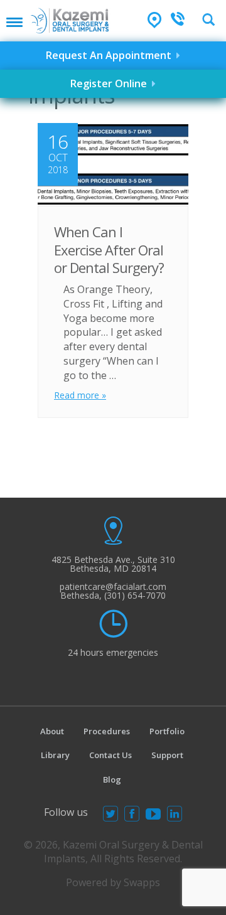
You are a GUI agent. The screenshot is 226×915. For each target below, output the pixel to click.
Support (167, 755)
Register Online (111, 83)
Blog (112, 779)
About (52, 731)
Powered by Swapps (113, 882)
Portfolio (167, 731)
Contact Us (110, 755)
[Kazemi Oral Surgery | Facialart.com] (69, 17)
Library (55, 755)
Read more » (80, 395)
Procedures (106, 731)
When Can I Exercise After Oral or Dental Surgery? (109, 249)
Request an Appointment (111, 55)
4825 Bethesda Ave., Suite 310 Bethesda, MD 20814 (113, 564)
